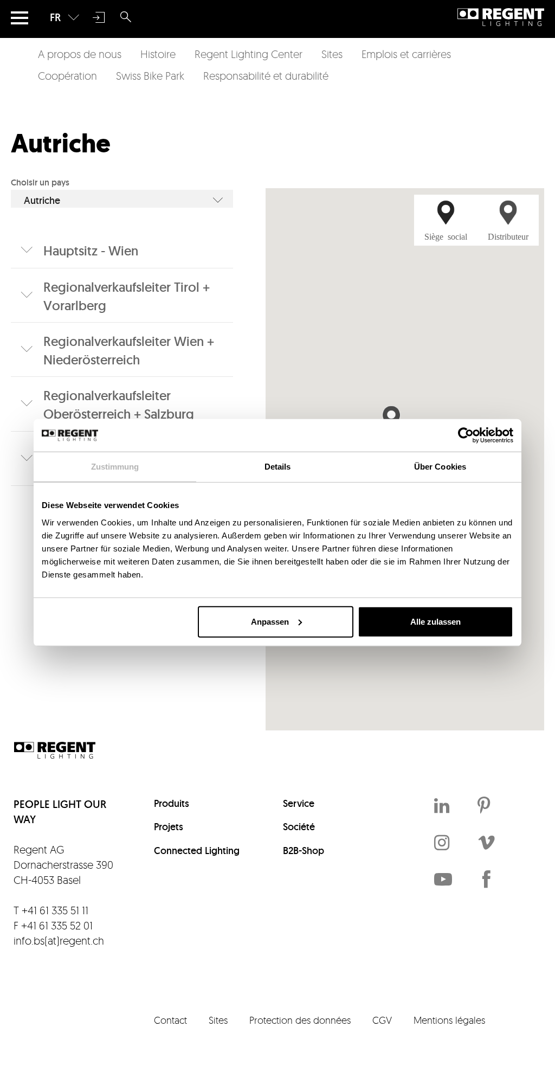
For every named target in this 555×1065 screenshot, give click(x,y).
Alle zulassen (435, 621)
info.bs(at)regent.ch (59, 940)
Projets (168, 826)
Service (298, 803)
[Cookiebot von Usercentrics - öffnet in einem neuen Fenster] (465, 435)
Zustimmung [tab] (115, 466)
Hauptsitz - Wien (90, 250)
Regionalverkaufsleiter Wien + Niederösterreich (128, 350)
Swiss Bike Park (150, 75)
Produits (171, 803)
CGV (382, 1020)
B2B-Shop (303, 850)
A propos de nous (79, 54)
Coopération (67, 75)
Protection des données (300, 1020)
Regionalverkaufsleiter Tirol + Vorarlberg (126, 296)
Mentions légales (449, 1020)
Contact (170, 1020)
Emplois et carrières (406, 54)
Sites (332, 54)
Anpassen (270, 621)
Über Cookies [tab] (440, 466)
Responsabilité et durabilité (265, 75)
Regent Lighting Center (248, 54)
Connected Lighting (197, 850)
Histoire (158, 54)
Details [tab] (277, 466)
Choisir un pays (40, 182)
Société (299, 826)
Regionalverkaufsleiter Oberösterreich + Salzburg (118, 404)
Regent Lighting (500, 17)
